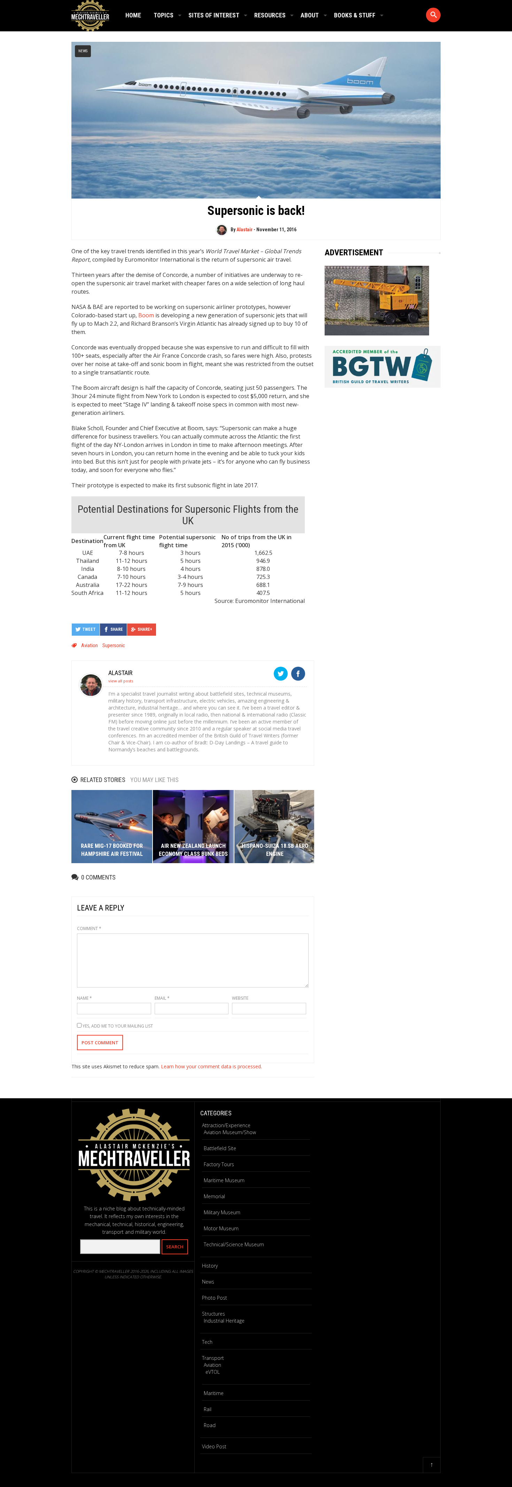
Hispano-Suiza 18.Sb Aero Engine (275, 850)
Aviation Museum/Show (230, 1132)
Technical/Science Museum (234, 1244)
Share (116, 629)
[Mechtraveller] (90, 14)
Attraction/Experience (226, 1125)
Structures (213, 1313)
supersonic (113, 645)
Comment (89, 928)
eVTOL (212, 1372)
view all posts (120, 680)
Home (133, 15)
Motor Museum (221, 1228)
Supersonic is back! (256, 210)
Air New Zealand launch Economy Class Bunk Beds (193, 850)
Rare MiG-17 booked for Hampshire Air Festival (112, 850)
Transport (213, 1358)
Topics (163, 15)
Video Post (214, 1446)
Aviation (89, 645)
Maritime (214, 1393)
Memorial (214, 1196)
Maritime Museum (224, 1180)
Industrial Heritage (224, 1320)
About (310, 15)
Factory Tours (219, 1164)
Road (210, 1425)
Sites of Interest (213, 15)
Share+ (145, 629)
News (82, 51)
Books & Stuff (354, 15)
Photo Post (214, 1297)
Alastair (244, 229)
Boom (146, 315)
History (210, 1265)
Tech (207, 1342)
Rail (207, 1409)
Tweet (89, 629)
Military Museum (222, 1212)
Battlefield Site (220, 1148)
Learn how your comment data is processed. (211, 1066)
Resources (270, 15)
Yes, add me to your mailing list (117, 1026)
